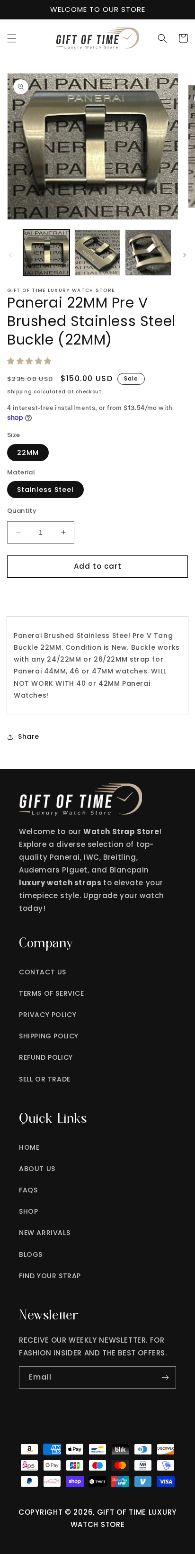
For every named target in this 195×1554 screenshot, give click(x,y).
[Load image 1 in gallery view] (46, 252)
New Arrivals (44, 1232)
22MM (28, 452)
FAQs (28, 1190)
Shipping (19, 391)
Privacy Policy (47, 1014)
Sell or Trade (45, 1079)
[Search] (162, 38)
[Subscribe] (165, 1377)
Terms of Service (51, 993)
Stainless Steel (45, 489)
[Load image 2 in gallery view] (97, 252)
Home (29, 1147)
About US (37, 1168)
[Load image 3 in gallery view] (148, 252)
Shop (28, 1211)
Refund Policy (46, 1057)
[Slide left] (10, 255)
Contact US (42, 972)
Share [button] (28, 736)
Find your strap (50, 1276)
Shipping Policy (49, 1036)
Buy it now (98, 594)
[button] (11, 38)
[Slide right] (184, 255)
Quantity (21, 510)
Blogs (31, 1254)
